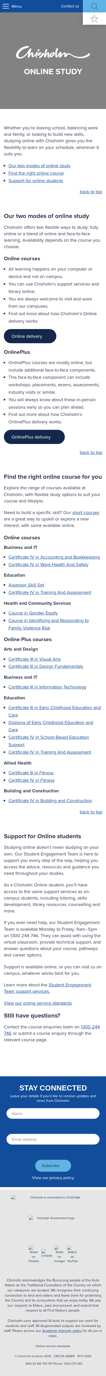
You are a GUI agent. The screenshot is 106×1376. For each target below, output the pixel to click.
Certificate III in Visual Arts (34, 659)
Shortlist (94, 18)
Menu (17, 6)
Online (90, 313)
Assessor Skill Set (26, 585)
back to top (91, 191)
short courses (85, 512)
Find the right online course (36, 173)
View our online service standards (38, 1003)
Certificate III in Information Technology (47, 687)
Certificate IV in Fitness (31, 780)
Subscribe (50, 1165)
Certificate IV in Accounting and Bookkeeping (54, 557)
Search (94, 6)
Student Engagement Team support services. (47, 987)
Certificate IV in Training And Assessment (49, 592)
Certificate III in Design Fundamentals (45, 666)
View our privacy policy (53, 1177)
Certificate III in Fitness (31, 772)
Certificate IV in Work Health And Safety (48, 564)
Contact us (70, 6)
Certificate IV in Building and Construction (50, 800)
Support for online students (35, 180)
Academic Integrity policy (62, 1330)
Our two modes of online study (39, 165)
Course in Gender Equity (33, 613)
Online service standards (53, 1346)
